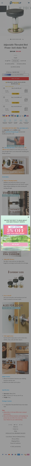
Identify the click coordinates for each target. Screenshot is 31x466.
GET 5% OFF (15, 244)
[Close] (28, 217)
